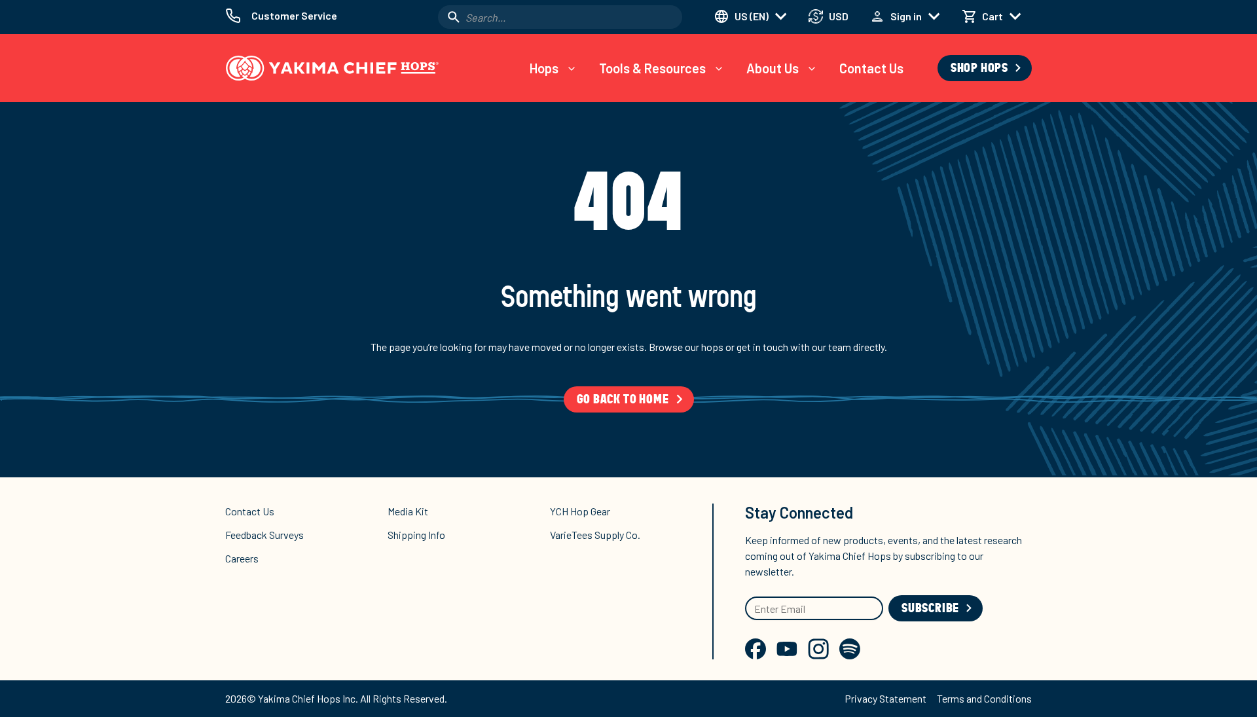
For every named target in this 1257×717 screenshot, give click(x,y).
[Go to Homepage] (332, 68)
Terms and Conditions (984, 698)
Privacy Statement (885, 698)
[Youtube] (786, 648)
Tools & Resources (652, 68)
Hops (544, 68)
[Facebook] (755, 648)
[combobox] (560, 17)
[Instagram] (818, 648)
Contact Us (871, 68)
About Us (772, 68)
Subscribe (930, 608)
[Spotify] (849, 648)
